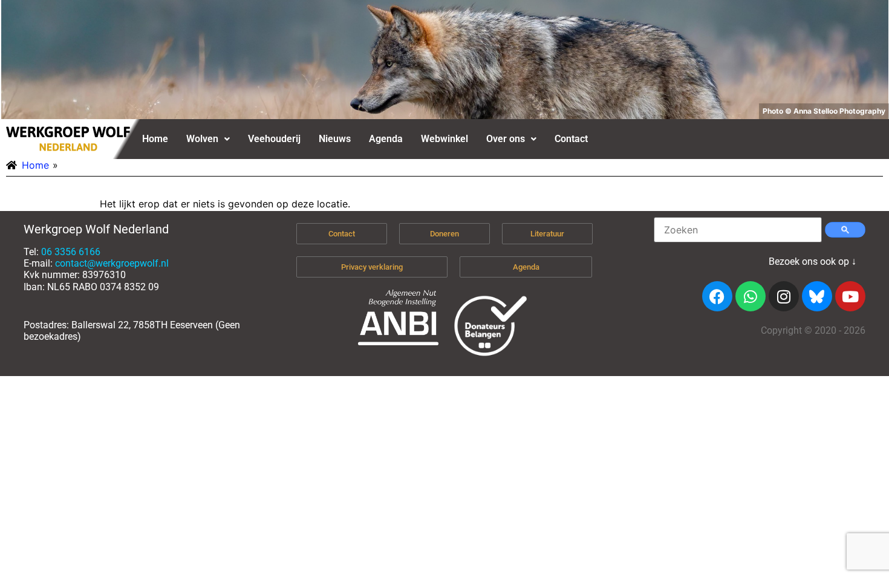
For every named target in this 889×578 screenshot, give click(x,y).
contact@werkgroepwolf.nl (112, 263)
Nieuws (335, 138)
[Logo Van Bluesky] (817, 296)
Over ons (505, 138)
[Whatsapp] (750, 296)
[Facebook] (717, 296)
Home (155, 138)
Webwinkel (444, 138)
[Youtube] (850, 296)
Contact (571, 138)
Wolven (202, 138)
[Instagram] (784, 296)
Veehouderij (274, 138)
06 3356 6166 (70, 252)
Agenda (386, 138)
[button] (208, 139)
